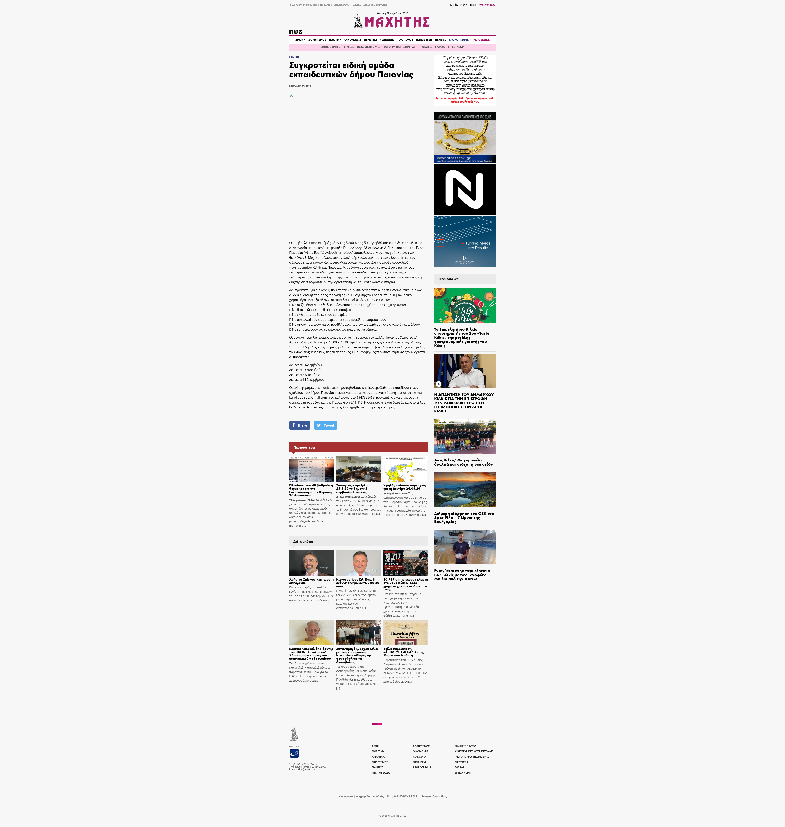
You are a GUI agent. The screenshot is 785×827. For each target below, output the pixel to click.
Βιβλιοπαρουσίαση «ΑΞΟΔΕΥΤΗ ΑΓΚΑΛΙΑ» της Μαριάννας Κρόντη (403, 651)
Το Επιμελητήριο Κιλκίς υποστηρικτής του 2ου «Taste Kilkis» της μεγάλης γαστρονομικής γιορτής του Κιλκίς (461, 337)
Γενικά (294, 56)
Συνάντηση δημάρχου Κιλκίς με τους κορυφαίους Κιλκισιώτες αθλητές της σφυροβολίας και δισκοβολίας (357, 655)
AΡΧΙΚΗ (300, 40)
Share (302, 425)
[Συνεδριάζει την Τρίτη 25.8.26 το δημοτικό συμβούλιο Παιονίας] (358, 469)
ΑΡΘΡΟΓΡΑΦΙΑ (459, 40)
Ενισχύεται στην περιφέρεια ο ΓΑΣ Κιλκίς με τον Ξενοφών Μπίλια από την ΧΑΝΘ (462, 574)
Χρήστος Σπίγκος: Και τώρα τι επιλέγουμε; (311, 581)
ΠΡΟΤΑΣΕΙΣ (425, 47)
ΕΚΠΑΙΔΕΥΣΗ (424, 40)
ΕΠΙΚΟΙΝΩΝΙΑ (456, 47)
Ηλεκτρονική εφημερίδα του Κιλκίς (311, 4)
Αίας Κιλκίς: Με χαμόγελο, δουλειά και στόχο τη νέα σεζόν (463, 462)
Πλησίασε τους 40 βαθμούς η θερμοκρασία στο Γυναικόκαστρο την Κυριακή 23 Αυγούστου (311, 490)
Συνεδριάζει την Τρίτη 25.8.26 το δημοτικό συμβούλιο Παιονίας (352, 488)
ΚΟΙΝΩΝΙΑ (387, 40)
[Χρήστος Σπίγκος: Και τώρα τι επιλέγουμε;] (311, 563)
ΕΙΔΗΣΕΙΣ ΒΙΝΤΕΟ (330, 47)
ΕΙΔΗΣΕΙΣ (440, 40)
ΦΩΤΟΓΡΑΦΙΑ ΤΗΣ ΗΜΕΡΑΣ (399, 47)
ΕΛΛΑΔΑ (439, 47)
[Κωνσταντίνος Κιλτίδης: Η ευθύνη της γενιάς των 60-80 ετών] (358, 563)
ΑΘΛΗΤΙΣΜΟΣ (317, 40)
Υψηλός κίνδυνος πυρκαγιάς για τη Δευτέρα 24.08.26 (404, 487)
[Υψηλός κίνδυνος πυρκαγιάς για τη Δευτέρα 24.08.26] (405, 469)
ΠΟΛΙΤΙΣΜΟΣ (405, 40)
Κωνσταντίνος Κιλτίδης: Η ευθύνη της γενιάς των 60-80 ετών (357, 582)
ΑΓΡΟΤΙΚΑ (370, 40)
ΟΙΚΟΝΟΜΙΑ (352, 40)
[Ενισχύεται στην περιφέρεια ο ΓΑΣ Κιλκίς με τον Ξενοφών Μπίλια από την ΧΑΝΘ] (465, 547)
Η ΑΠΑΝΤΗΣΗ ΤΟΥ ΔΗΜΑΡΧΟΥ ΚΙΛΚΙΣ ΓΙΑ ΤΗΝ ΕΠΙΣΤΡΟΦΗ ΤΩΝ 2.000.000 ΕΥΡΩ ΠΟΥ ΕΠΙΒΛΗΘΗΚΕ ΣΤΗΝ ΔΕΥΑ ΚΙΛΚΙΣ (464, 402)
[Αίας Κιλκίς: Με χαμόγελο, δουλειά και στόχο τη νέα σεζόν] (465, 436)
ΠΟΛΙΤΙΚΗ (335, 40)
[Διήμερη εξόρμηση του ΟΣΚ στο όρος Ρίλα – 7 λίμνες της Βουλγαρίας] (465, 489)
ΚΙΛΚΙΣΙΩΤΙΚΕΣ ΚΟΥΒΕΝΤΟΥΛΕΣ (362, 47)
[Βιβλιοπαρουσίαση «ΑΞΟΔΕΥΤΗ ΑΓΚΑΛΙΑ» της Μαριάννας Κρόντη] (405, 632)
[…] (305, 526)
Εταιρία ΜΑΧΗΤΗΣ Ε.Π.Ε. (347, 4)
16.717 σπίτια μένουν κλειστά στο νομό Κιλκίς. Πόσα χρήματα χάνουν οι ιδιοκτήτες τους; (405, 584)
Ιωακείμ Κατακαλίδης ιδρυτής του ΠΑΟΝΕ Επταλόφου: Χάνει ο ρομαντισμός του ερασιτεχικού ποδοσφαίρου (311, 653)
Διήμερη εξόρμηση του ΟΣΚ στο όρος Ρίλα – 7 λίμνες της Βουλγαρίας (464, 517)
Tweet (329, 425)
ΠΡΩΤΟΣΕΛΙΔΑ (481, 40)
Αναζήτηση (486, 5)
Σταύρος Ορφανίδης (375, 4)
